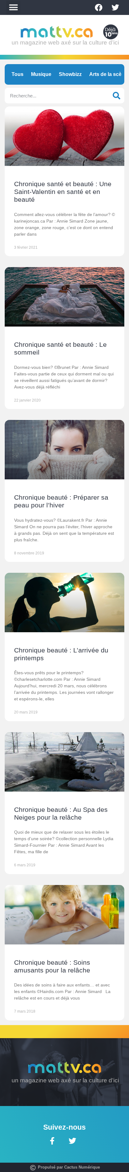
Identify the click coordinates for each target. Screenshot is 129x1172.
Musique (41, 74)
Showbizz (70, 74)
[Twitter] (115, 7)
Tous (17, 74)
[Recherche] (116, 95)
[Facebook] (98, 7)
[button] (13, 8)
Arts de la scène (108, 74)
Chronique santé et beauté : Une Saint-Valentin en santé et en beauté (62, 191)
